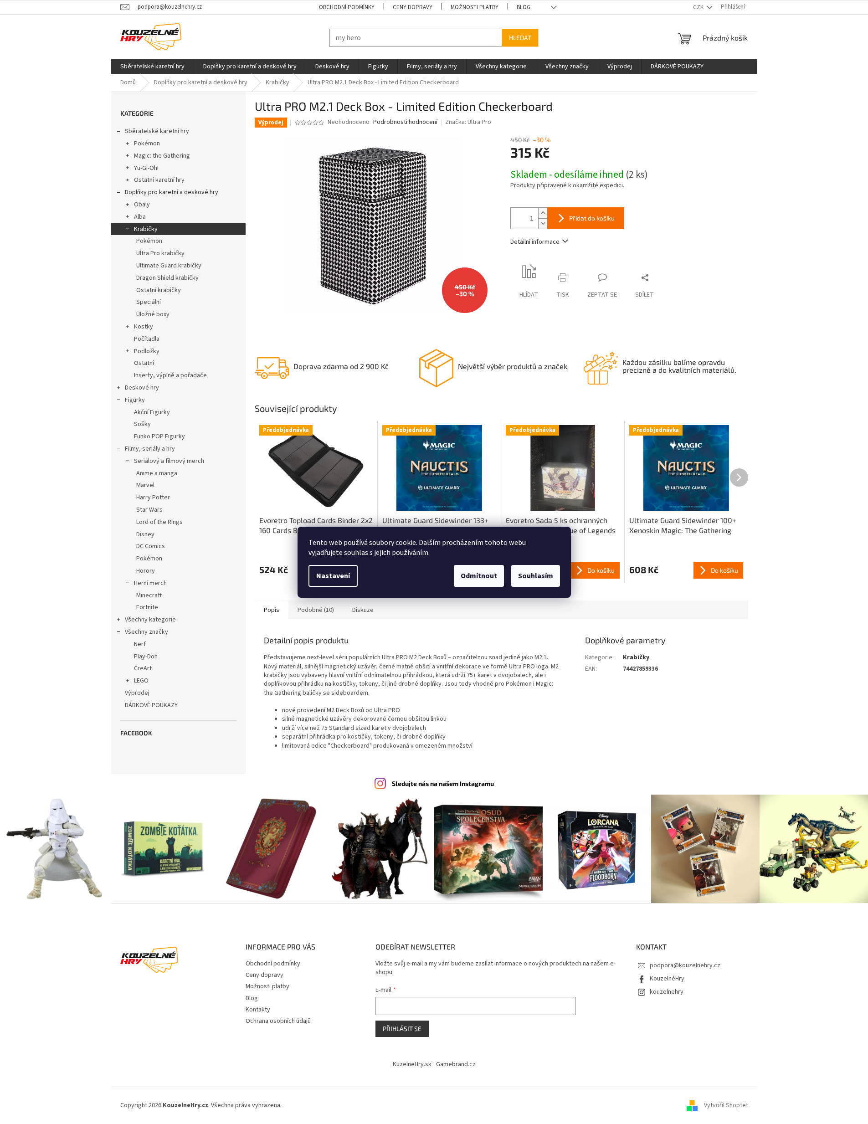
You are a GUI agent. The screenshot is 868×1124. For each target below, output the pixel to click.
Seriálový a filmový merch (169, 461)
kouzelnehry (666, 991)
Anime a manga (156, 473)
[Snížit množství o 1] (542, 223)
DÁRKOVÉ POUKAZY (151, 705)
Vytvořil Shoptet (726, 1105)
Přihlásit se (402, 1028)
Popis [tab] (271, 610)
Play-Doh (146, 656)
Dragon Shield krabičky (167, 277)
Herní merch (150, 583)
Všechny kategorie (150, 619)
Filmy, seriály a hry (150, 448)
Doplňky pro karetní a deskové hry (171, 192)
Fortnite (147, 607)
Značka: (468, 122)
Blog (523, 7)
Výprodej (137, 693)
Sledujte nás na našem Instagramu (443, 783)
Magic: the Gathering (162, 155)
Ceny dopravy (412, 7)
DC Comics (150, 546)
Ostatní (144, 363)
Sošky (142, 424)
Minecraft (149, 595)
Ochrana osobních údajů (278, 1021)
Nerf (140, 644)
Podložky (146, 351)
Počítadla (146, 339)
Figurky (135, 400)
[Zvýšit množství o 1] (542, 213)
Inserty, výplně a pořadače (170, 375)
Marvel (145, 485)
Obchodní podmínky (347, 7)
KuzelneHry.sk (412, 1064)
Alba (140, 216)
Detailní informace (535, 241)
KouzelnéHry (667, 978)
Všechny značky (146, 631)
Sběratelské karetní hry (157, 131)
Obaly (142, 204)
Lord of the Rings (159, 522)
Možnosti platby (474, 7)
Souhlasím (535, 576)
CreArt (143, 668)
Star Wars (149, 509)
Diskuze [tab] (363, 610)
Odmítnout (479, 576)
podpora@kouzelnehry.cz (685, 965)
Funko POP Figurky (159, 436)
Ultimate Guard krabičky (168, 265)
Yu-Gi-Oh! (146, 168)
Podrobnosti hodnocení (405, 122)
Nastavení (333, 576)
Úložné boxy (152, 314)
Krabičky (146, 229)
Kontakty (258, 1009)
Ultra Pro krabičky (160, 253)
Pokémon (147, 143)
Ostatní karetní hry (159, 180)
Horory (145, 570)
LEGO (141, 680)
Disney (145, 534)
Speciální (148, 302)
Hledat (520, 37)
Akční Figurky (152, 412)
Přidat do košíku (592, 218)
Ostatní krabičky (158, 290)
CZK (699, 7)
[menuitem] (152, 66)
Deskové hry (142, 387)
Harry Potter (153, 497)
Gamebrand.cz (456, 1064)
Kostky (143, 326)
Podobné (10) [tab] (316, 610)
